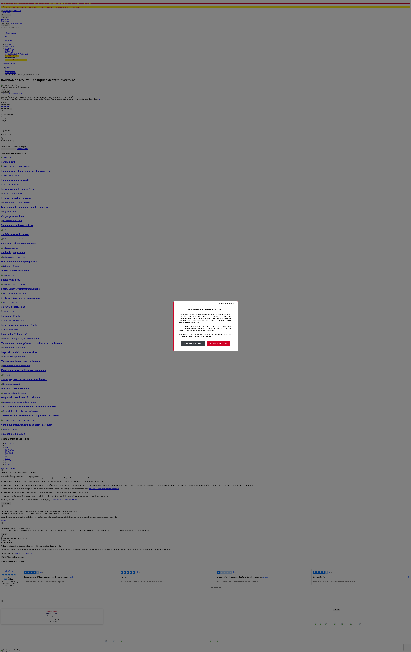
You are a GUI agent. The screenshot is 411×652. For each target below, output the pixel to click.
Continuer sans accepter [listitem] (226, 303)
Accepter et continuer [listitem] (218, 343)
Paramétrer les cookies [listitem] (192, 343)
